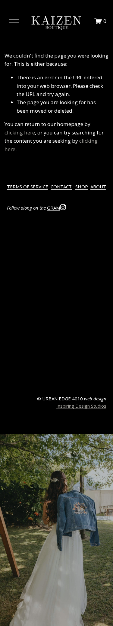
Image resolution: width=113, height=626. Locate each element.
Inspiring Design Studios (81, 406)
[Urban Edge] (19, 227)
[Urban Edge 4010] (44, 227)
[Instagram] (63, 207)
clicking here (20, 132)
